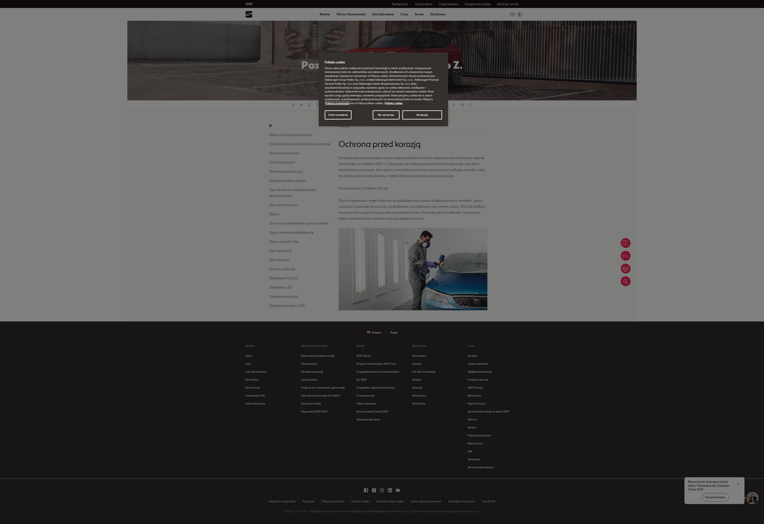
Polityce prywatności (337, 103)
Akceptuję (422, 115)
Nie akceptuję (386, 115)
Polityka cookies (393, 103)
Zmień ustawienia (338, 115)
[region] (383, 89)
